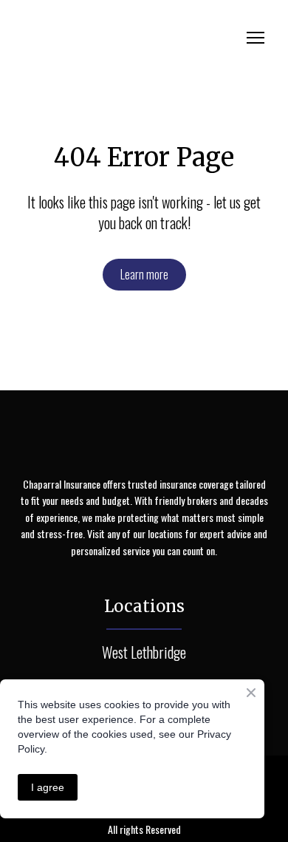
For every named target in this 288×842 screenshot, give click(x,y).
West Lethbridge (144, 652)
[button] (144, 275)
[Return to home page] (129, 38)
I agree (47, 787)
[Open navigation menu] (255, 37)
